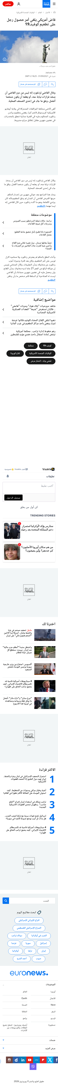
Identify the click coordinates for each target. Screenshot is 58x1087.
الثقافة (24, 1012)
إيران (43, 951)
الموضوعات (50, 985)
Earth (24, 998)
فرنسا (13, 943)
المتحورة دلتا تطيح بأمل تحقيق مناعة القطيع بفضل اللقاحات (33, 233)
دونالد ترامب (16, 936)
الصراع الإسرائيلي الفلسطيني (29, 928)
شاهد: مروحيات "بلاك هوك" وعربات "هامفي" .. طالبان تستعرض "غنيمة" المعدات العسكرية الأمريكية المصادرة (33, 309)
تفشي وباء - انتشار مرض (41, 361)
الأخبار (47, 12)
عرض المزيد (50, 1049)
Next (53, 1005)
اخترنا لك (48, 624)
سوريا (28, 943)
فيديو (53, 1018)
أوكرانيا (15, 951)
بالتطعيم (41, 206)
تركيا (30, 951)
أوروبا (53, 992)
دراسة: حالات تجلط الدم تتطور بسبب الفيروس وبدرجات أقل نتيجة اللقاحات (32, 222)
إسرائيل (43, 943)
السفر (53, 1012)
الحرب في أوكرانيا (39, 936)
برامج (25, 1018)
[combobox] (29, 900)
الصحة (24, 1005)
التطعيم (51, 280)
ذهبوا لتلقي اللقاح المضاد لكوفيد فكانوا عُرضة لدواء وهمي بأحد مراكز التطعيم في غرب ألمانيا (32, 322)
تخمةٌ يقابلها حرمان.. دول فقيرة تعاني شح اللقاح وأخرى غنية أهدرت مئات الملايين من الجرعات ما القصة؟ (32, 246)
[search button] (6, 900)
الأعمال (52, 998)
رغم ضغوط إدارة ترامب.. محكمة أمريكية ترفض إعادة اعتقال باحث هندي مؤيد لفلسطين (32, 333)
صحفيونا (51, 1025)
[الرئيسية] (54, 12)
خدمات (52, 1041)
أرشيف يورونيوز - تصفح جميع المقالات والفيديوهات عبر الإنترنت (15, 1027)
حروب (38, 959)
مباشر (8, 3)
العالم (40, 12)
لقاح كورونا (15, 353)
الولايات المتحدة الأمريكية (25, 12)
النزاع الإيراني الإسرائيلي (29, 921)
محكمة (31, 346)
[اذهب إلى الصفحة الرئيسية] (46, 4)
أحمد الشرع (22, 959)
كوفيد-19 (47, 346)
